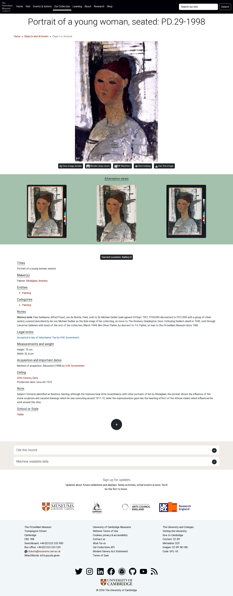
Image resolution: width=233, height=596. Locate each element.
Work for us (99, 543)
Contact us (99, 539)
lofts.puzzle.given (50, 555)
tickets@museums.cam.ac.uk (44, 551)
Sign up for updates (116, 480)
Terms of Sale (101, 555)
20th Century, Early (27, 377)
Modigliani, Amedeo (37, 280)
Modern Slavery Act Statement (110, 551)
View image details (72, 166)
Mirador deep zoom (100, 166)
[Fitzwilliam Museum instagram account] (89, 571)
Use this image (165, 166)
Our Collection (62, 6)
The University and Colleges (178, 527)
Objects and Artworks (36, 36)
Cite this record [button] (26, 450)
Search (225, 6)
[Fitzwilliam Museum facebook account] (100, 571)
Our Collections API (104, 547)
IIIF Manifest (124, 166)
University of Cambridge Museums (112, 527)
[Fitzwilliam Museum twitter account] (79, 571)
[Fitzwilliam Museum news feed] (154, 571)
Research (99, 6)
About (87, 6)
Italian (20, 414)
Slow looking (144, 166)
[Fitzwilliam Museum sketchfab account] (122, 571)
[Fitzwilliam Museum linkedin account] (111, 571)
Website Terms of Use (105, 531)
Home (20, 6)
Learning (77, 6)
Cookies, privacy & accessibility (110, 535)
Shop (110, 6)
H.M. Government (75, 365)
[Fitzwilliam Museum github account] (133, 571)
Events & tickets (42, 6)
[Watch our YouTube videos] (143, 571)
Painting (26, 293)
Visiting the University (175, 531)
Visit (28, 6)
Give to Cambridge (173, 535)
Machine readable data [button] (32, 461)
